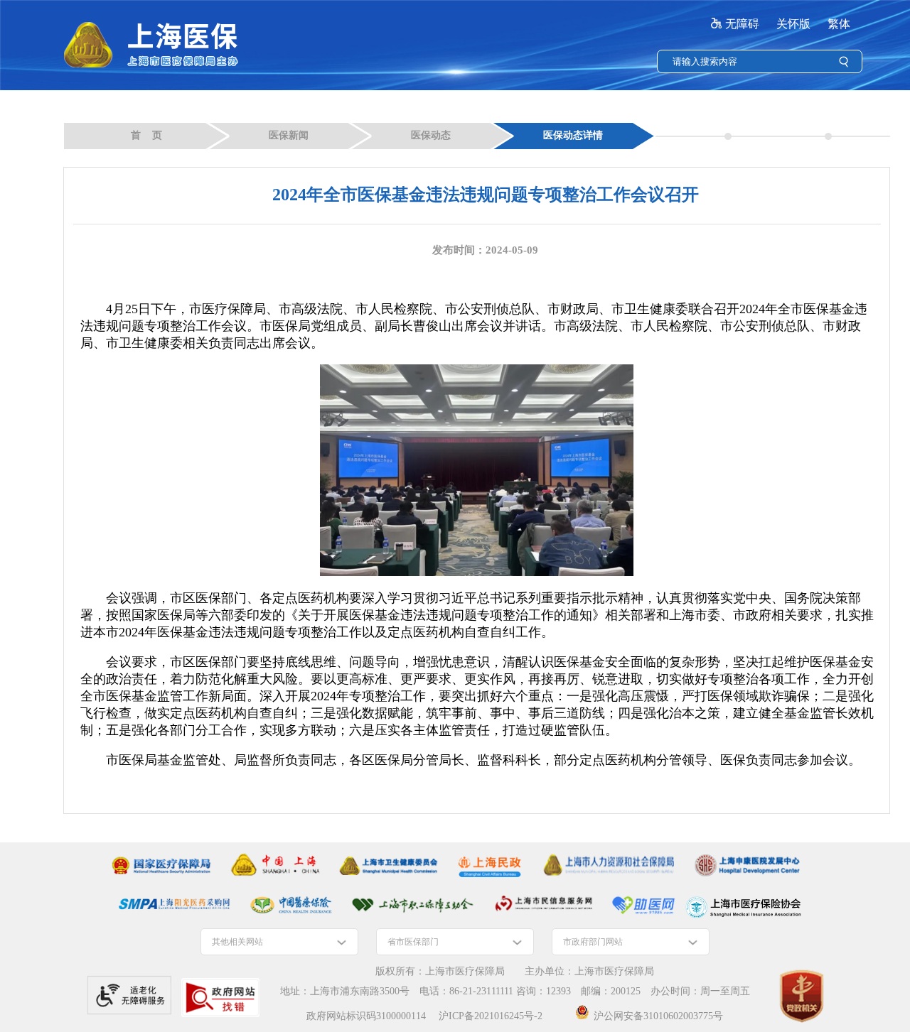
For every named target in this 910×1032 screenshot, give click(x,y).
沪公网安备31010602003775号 (658, 1016)
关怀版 (793, 24)
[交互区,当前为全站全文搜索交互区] (759, 61)
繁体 (839, 24)
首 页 (146, 135)
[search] (752, 61)
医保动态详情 (573, 135)
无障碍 (742, 24)
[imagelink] (161, 865)
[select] (279, 941)
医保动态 (431, 135)
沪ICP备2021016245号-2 (490, 1016)
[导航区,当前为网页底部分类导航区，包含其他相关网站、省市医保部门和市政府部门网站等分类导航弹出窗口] (455, 941)
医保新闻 (289, 135)
